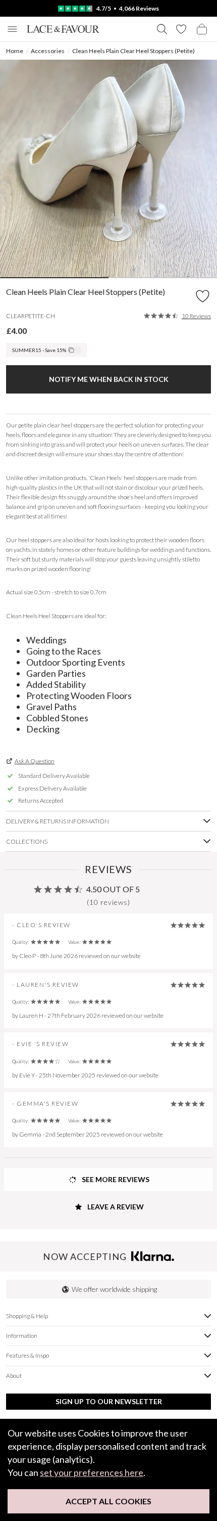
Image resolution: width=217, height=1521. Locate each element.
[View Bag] (201, 29)
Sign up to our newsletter (109, 1401)
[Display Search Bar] (162, 29)
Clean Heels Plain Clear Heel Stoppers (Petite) (133, 51)
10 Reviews (196, 316)
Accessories (48, 51)
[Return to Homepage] (63, 29)
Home (14, 51)
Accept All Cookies (108, 1501)
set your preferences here (91, 1472)
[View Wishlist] (181, 29)
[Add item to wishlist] (202, 296)
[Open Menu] (12, 29)
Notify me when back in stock (109, 379)
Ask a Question (35, 761)
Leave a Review (115, 1206)
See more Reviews (114, 1179)
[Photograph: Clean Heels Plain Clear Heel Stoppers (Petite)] (108, 168)
